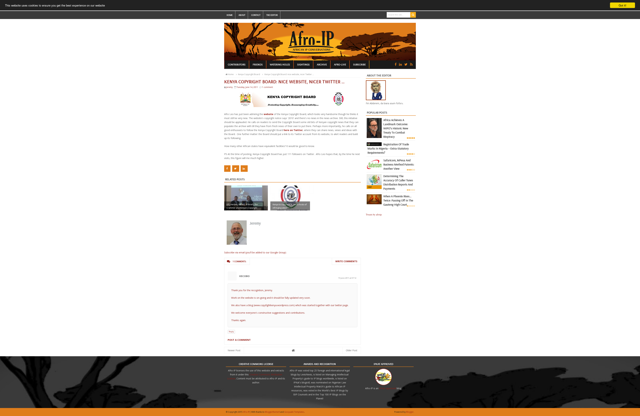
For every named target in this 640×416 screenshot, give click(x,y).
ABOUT (241, 14)
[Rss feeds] (411, 64)
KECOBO (244, 276)
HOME (230, 14)
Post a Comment (239, 339)
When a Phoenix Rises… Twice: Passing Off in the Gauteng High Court (398, 200)
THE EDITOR (272, 14)
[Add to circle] (400, 64)
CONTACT (255, 14)
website (268, 114)
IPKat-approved (387, 388)
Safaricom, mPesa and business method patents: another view (398, 164)
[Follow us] (405, 64)
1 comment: (267, 87)
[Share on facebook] (227, 168)
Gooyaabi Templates (294, 412)
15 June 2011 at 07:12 (347, 278)
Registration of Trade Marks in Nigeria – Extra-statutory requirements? (388, 148)
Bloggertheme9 (272, 412)
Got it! (622, 5)
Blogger (410, 412)
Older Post (351, 350)
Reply (231, 331)
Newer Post (234, 350)
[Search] (413, 15)
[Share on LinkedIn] (244, 168)
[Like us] (396, 64)
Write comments (346, 261)
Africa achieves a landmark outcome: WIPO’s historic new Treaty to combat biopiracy (395, 128)
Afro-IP (246, 412)
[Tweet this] (235, 168)
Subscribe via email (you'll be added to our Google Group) (255, 252)
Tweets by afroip (374, 214)
